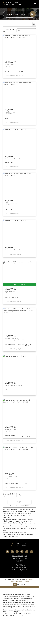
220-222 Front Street (11, 477)
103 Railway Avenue (11, 203)
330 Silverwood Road (15, 339)
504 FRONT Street (10, 430)
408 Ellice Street (10, 113)
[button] (7, 551)
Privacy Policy (29, 579)
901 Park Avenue (10, 292)
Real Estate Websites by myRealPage (19, 581)
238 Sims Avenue (10, 65)
